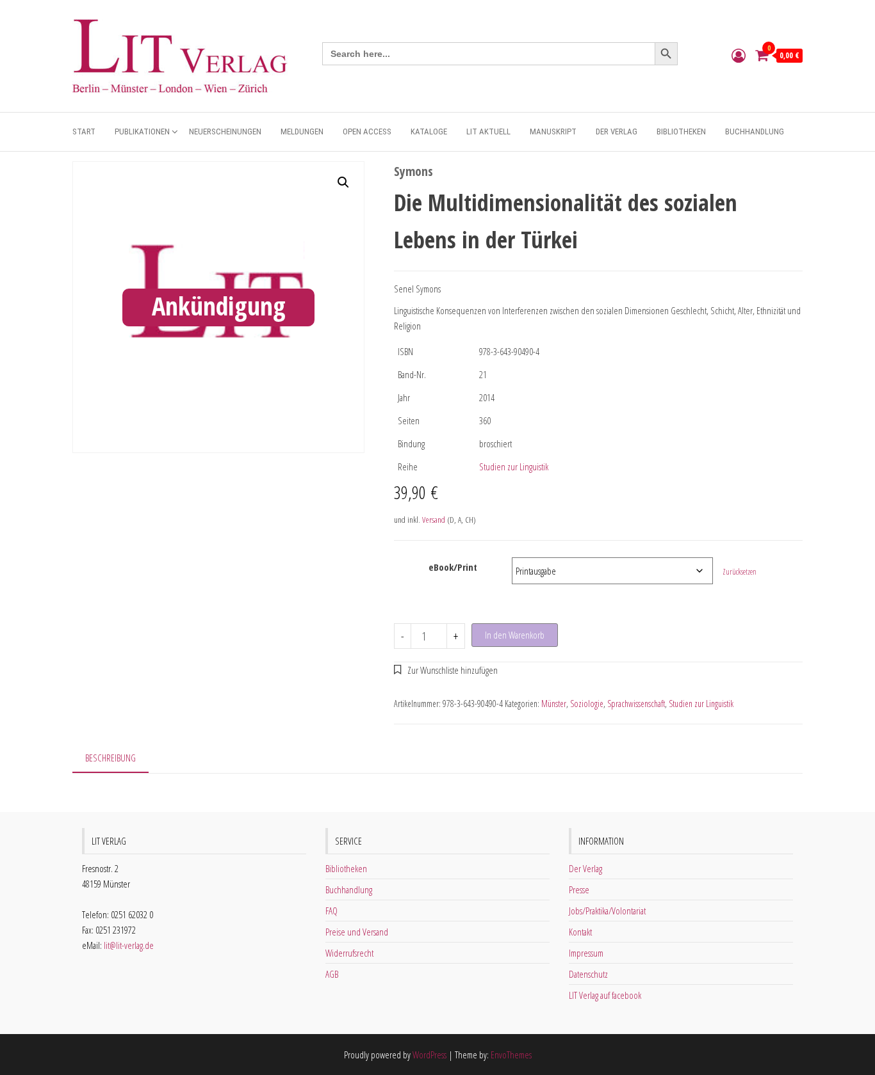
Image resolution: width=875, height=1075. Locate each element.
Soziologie (586, 703)
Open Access (367, 131)
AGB (331, 973)
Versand (433, 519)
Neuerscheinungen (225, 131)
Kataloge (429, 131)
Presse (579, 889)
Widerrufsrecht (349, 952)
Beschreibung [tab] (110, 757)
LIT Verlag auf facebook (605, 995)
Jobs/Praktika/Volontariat (607, 910)
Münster (553, 703)
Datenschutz (588, 973)
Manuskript (553, 131)
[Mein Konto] (739, 55)
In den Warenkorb (514, 634)
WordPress (429, 1054)
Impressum (586, 952)
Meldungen (302, 131)
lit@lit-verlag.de (129, 945)
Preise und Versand (356, 931)
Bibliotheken (681, 131)
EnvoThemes (511, 1054)
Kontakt (580, 931)
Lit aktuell (488, 131)
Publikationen (142, 131)
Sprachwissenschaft (636, 703)
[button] (343, 182)
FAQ (331, 910)
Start (83, 131)
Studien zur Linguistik (513, 466)
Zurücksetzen (739, 571)
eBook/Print (453, 567)
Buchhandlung (754, 131)
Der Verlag (616, 131)
